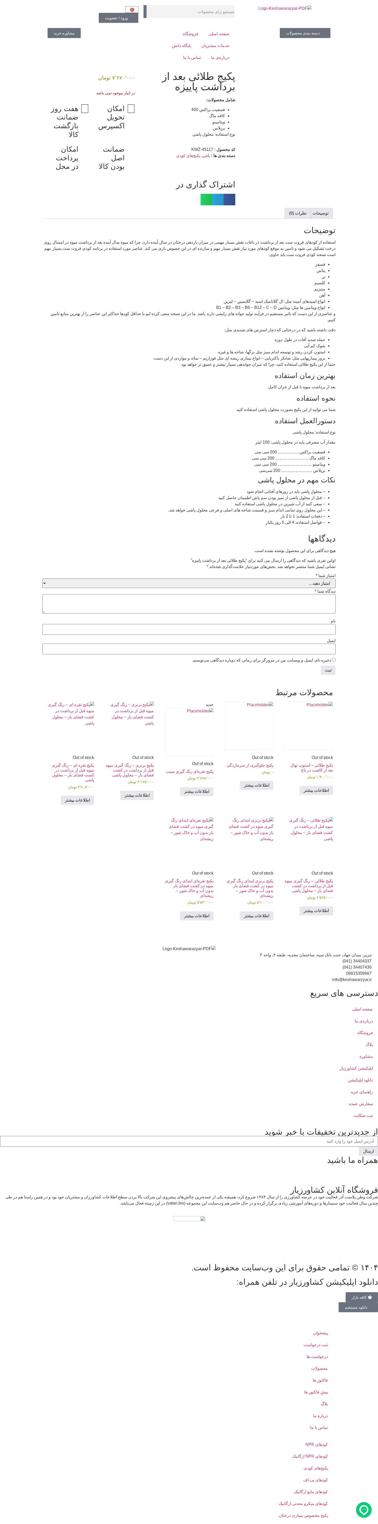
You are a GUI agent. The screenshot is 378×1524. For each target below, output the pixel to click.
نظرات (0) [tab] (298, 213)
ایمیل (331, 641)
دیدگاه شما (325, 591)
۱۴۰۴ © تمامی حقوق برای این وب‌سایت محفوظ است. (284, 1267)
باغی (206, 155)
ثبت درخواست (315, 1345)
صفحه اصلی (219, 34)
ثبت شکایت (363, 1115)
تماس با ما (192, 57)
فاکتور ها (320, 1380)
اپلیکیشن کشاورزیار (356, 1068)
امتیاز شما (326, 576)
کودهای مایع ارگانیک (311, 1492)
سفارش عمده (361, 1103)
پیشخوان (320, 1333)
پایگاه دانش (181, 45)
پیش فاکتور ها (316, 1392)
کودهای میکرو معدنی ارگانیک (303, 1503)
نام (333, 621)
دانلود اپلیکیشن (360, 1080)
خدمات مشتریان (215, 45)
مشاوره (366, 1056)
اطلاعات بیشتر (316, 790)
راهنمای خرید (361, 1092)
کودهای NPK (316, 1444)
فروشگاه (190, 34)
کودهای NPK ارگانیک (310, 1456)
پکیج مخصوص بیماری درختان (303, 1515)
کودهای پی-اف (315, 1480)
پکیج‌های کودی (188, 155)
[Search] (145, 11)
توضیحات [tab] (320, 213)
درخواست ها (317, 1356)
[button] (229, 199)
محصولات (319, 1368)
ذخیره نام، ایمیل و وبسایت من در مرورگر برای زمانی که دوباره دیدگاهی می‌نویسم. (261, 660)
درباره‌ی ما (220, 57)
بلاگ (369, 1044)
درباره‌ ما (320, 1415)
